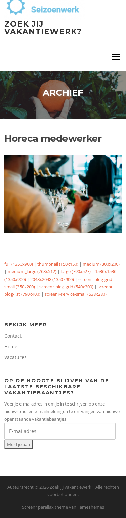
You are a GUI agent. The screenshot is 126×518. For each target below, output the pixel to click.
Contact (13, 336)
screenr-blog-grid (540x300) (66, 287)
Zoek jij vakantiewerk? (43, 27)
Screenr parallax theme (45, 507)
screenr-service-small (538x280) (76, 294)
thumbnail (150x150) (57, 264)
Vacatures (15, 357)
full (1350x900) (18, 264)
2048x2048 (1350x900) (52, 279)
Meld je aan (18, 444)
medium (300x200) (101, 264)
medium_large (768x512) (32, 271)
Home (10, 346)
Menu (116, 57)
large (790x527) (76, 271)
